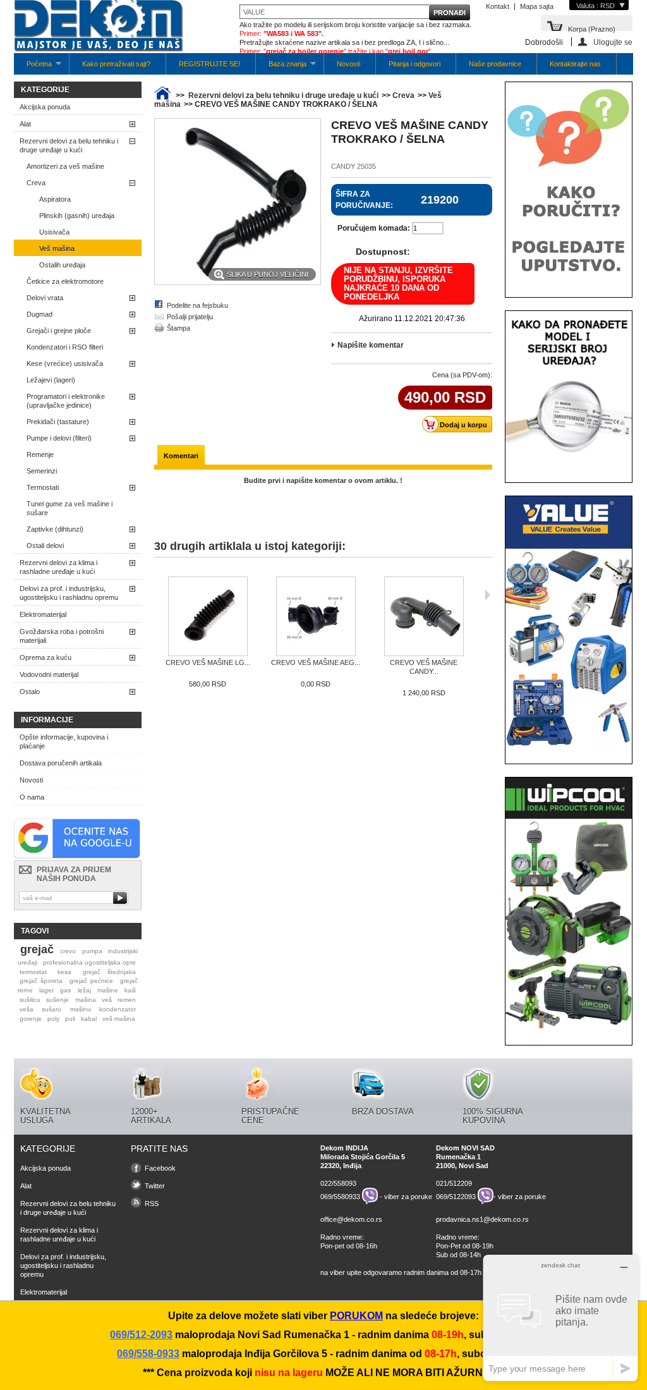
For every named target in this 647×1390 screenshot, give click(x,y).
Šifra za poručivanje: (364, 200)
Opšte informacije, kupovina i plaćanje (64, 741)
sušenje (57, 999)
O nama (32, 797)
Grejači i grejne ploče (59, 330)
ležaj (84, 990)
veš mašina (118, 1018)
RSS (152, 1203)
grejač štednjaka (109, 971)
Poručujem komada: (373, 228)
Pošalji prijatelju (190, 316)
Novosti (348, 64)
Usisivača (54, 232)
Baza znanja (281, 67)
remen (127, 999)
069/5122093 (456, 1196)
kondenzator (117, 1009)
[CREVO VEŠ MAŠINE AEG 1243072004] (315, 617)
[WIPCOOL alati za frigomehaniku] (568, 1028)
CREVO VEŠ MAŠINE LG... (208, 662)
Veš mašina (57, 248)
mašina (85, 999)
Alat (25, 124)
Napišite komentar (370, 345)
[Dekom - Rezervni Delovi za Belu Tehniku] (98, 27)
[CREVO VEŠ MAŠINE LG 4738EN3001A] (207, 617)
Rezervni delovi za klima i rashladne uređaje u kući (58, 567)
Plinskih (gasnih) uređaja (76, 215)
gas (65, 990)
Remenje (40, 454)
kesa (64, 971)
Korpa (591, 28)
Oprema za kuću (45, 657)
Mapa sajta (536, 6)
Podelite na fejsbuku (197, 305)
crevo (68, 951)
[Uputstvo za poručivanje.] (568, 280)
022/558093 (338, 1183)
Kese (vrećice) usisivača (65, 363)
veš (107, 999)
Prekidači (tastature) (58, 421)
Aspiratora (55, 199)
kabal (89, 1018)
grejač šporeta (41, 980)
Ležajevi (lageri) (51, 380)
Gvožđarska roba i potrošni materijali (62, 636)
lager (46, 990)
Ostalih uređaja (62, 265)
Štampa (178, 328)
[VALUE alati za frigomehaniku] (568, 746)
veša (26, 1009)
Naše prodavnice (495, 64)
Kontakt (497, 6)
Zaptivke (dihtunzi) (55, 529)
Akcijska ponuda (45, 107)
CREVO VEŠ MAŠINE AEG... (315, 662)
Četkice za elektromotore (65, 281)
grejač (37, 949)
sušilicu (30, 999)
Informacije (47, 720)
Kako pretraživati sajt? (116, 64)
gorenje (31, 1018)
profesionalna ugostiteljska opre (89, 962)
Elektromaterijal (43, 614)
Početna (33, 67)
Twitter (155, 1186)
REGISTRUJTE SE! (209, 64)
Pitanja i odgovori (414, 64)
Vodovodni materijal (49, 674)
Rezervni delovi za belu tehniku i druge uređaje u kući (69, 145)
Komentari (181, 456)
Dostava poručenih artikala (61, 763)
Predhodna (157, 595)
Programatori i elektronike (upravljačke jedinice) (66, 401)
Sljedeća (487, 595)
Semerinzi (42, 471)
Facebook (160, 1168)
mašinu (80, 1009)
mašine (107, 990)
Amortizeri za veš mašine (65, 166)
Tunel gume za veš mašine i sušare (69, 508)
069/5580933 (340, 1196)
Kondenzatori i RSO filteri (65, 347)
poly (53, 1018)
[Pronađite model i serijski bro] (568, 465)
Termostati (43, 487)
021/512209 (454, 1183)
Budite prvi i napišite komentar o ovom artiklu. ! (323, 480)
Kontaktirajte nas (575, 64)
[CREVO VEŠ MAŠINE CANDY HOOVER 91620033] (423, 617)
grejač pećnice (91, 980)
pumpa (92, 951)
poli (70, 1018)
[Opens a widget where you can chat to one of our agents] (560, 1318)
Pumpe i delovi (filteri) (59, 438)
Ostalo (30, 691)
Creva (36, 182)
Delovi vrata (45, 298)
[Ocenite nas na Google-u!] (77, 856)
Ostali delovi (45, 545)
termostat (33, 971)
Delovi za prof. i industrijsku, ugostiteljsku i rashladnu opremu (69, 593)
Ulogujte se (612, 42)
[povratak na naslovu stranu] (162, 95)
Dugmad (39, 314)
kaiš (130, 990)
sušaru (51, 1009)
